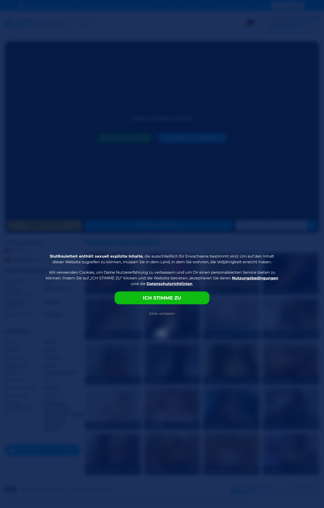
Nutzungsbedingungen (255, 278)
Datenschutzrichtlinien (169, 284)
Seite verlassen (162, 313)
